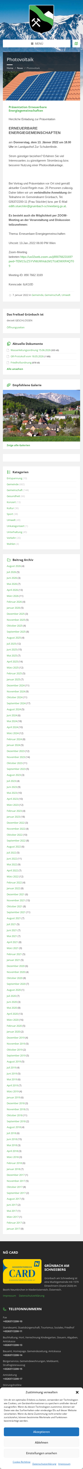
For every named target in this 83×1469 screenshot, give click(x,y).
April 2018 (12, 1151)
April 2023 (12, 799)
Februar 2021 (14, 954)
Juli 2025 (11, 643)
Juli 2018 (11, 1133)
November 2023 (16, 757)
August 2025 (14, 637)
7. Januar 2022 (20, 295)
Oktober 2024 (14, 697)
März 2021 (13, 948)
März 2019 (13, 1091)
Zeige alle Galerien (18, 445)
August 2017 (14, 1198)
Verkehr (11, 538)
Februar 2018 (14, 1163)
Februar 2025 (14, 673)
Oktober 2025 (14, 625)
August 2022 (14, 846)
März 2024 (13, 733)
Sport (10, 514)
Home (10, 68)
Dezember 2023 (16, 751)
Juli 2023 (11, 781)
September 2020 (16, 984)
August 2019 (14, 1061)
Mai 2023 (12, 792)
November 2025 (16, 620)
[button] (77, 1392)
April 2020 (12, 1013)
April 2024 (12, 727)
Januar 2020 (13, 1031)
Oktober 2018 (14, 1115)
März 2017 (13, 1217)
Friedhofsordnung (21, 362)
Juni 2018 (12, 1139)
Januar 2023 (13, 816)
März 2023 (13, 805)
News (20, 68)
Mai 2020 (12, 1007)
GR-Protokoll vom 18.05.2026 (27, 356)
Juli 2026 (11, 572)
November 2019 (16, 1043)
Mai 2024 (12, 721)
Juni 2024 (12, 715)
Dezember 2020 (16, 966)
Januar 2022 (13, 888)
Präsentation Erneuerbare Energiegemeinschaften (28, 108)
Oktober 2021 (14, 906)
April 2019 (12, 1085)
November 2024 (16, 691)
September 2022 (16, 840)
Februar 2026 (14, 601)
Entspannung (14, 478)
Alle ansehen (15, 369)
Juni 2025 (12, 649)
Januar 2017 (13, 1228)
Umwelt (66, 295)
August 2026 (14, 566)
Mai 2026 (12, 584)
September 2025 (16, 631)
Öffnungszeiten (16, 327)
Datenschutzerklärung (44, 1464)
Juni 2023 (12, 787)
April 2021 (12, 942)
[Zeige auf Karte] (76, 43)
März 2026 (13, 596)
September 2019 (16, 1055)
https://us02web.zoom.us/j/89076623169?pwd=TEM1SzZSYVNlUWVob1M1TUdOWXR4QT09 (41, 261)
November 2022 (16, 828)
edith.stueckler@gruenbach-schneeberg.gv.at (37, 206)
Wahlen (11, 544)
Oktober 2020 (14, 978)
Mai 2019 (12, 1079)
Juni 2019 (12, 1073)
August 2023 (14, 775)
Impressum (64, 1464)
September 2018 (16, 1121)
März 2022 (13, 876)
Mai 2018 (12, 1145)
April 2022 (12, 870)
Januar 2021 (13, 960)
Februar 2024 (14, 739)
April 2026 (12, 590)
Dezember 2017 (16, 1175)
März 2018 (13, 1157)
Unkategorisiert (16, 526)
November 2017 (16, 1181)
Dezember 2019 (16, 1037)
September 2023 (16, 769)
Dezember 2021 (16, 894)
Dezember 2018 (16, 1103)
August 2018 (14, 1127)
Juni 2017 (12, 1204)
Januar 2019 (13, 1097)
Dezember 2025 (16, 613)
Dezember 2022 (16, 822)
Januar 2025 (13, 679)
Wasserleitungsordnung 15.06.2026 (31, 350)
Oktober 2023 (14, 763)
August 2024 (14, 709)
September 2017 (16, 1193)
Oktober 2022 (14, 834)
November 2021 (16, 900)
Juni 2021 (12, 930)
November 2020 (16, 972)
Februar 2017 (14, 1222)
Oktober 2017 (14, 1187)
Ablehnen (41, 1442)
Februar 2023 (14, 811)
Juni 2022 (12, 858)
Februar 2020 (14, 1025)
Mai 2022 (12, 864)
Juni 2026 (12, 578)
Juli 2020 (11, 996)
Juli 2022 (11, 852)
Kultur (10, 508)
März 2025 (13, 667)
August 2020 (14, 990)
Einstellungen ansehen (41, 1453)
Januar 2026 (13, 607)
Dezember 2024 (16, 685)
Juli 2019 (11, 1067)
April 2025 (12, 661)
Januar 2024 (13, 745)
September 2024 (16, 703)
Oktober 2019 (14, 1049)
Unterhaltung (14, 532)
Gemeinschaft (52, 295)
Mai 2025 (12, 655)
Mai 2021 (12, 936)
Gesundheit (13, 496)
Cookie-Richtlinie (21, 1462)
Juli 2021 (11, 924)
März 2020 (13, 1019)
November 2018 (16, 1109)
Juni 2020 (12, 1002)
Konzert (11, 502)
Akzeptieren (41, 1432)
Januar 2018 (13, 1169)
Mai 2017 (12, 1211)
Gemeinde (37, 295)
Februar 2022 (14, 882)
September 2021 (16, 912)
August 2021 (14, 918)
